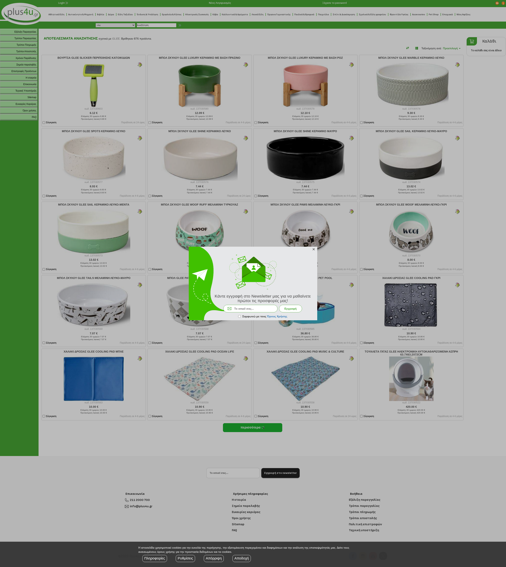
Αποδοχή (241, 558)
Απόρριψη (214, 558)
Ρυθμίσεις (185, 558)
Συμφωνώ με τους (264, 316)
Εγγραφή (290, 308)
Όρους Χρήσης (277, 316)
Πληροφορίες (154, 558)
